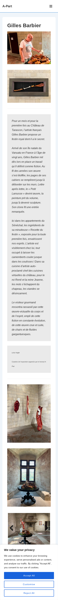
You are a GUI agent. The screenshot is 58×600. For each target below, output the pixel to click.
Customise (29, 584)
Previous (13, 528)
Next (45, 528)
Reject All (29, 593)
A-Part (7, 6)
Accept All (29, 575)
